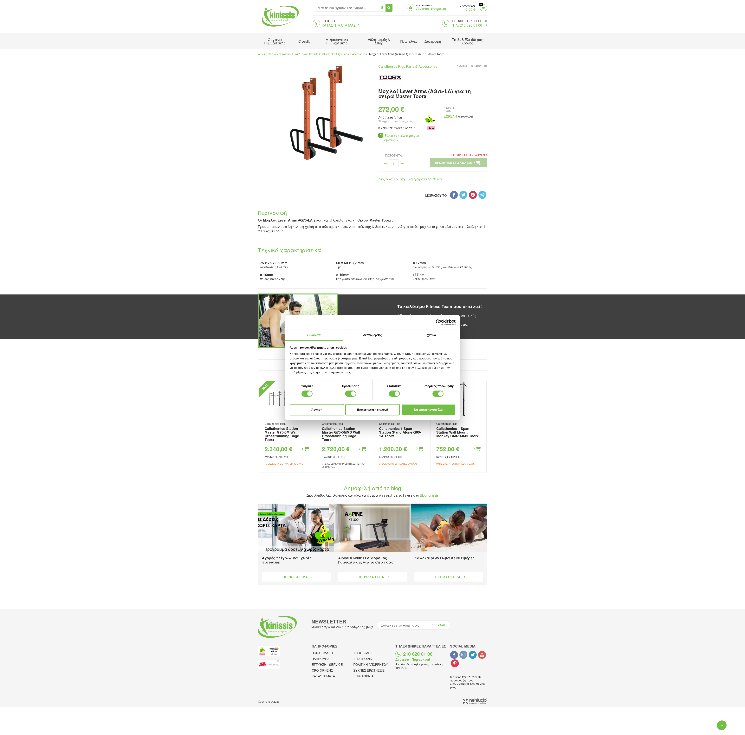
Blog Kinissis (429, 495)
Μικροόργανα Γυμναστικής (337, 41)
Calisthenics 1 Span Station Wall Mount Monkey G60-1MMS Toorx (457, 432)
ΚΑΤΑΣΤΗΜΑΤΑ (323, 676)
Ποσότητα (393, 156)
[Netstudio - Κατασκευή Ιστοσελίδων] (475, 701)
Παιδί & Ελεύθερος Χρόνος (467, 41)
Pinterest (455, 663)
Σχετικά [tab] (430, 335)
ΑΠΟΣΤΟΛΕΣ (362, 653)
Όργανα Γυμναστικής (274, 41)
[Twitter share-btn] (463, 195)
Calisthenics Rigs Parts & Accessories (344, 54)
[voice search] (382, 8)
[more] (402, 163)
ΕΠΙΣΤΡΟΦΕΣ (363, 658)
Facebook (454, 655)
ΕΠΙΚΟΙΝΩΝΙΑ (363, 676)
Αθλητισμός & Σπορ (379, 41)
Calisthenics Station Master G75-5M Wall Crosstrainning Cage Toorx (282, 434)
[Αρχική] (279, 26)
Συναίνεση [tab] (314, 335)
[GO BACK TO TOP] (722, 725)
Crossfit (303, 41)
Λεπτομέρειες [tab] (372, 335)
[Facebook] (454, 195)
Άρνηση (316, 409)
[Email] (482, 195)
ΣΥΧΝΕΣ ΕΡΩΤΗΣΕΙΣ (369, 670)
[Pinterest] (473, 195)
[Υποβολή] (388, 8)
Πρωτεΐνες (409, 41)
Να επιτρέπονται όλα (428, 409)
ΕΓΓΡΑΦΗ (439, 625)
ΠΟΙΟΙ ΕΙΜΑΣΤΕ (323, 653)
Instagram (463, 655)
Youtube (482, 655)
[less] (385, 163)
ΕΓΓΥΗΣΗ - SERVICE (327, 664)
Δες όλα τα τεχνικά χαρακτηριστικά (410, 178)
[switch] (350, 393)
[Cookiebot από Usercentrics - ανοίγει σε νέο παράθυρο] (439, 322)
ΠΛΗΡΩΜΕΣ (320, 658)
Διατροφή (432, 41)
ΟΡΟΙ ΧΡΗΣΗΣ (322, 670)
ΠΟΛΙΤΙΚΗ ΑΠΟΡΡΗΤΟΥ (370, 664)
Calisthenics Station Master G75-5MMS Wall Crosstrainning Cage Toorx (341, 434)
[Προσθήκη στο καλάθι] (305, 448)
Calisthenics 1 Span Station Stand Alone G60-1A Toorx (400, 432)
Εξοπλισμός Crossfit (305, 54)
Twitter (473, 655)
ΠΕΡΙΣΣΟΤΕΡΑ (295, 577)
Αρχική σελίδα (268, 54)
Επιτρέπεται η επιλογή (372, 409)
